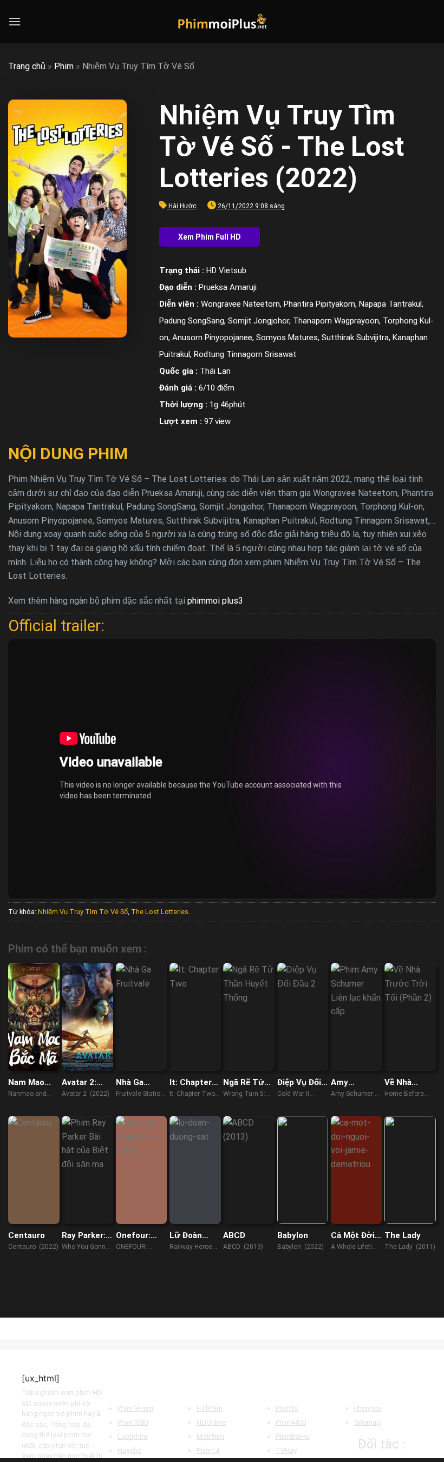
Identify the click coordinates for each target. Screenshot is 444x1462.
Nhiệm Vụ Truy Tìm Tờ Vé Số (83, 912)
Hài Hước (182, 206)
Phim (64, 66)
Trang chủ (26, 66)
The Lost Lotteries (159, 912)
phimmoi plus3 (215, 601)
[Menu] (14, 21)
